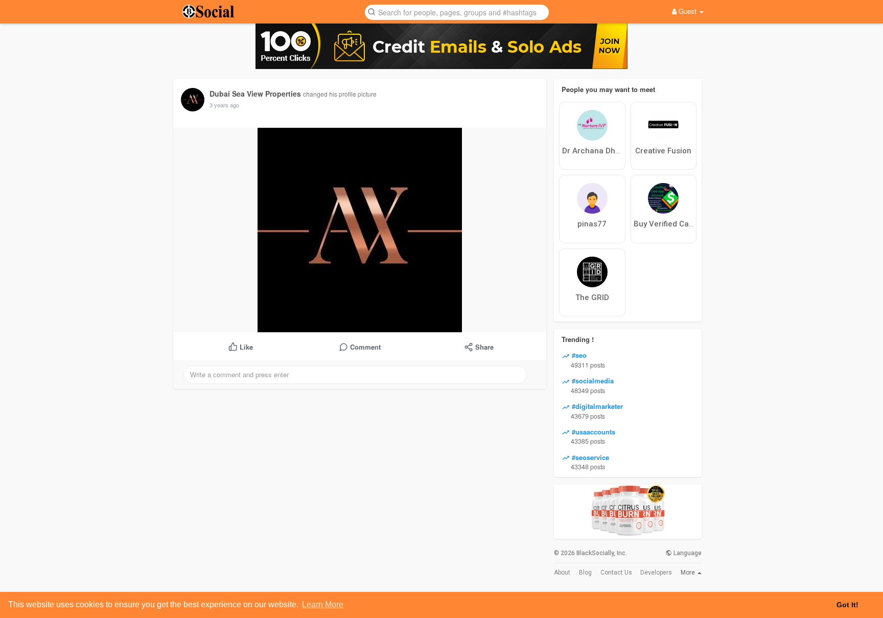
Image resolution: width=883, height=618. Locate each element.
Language (687, 553)
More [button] (688, 572)
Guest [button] (688, 11)
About (562, 572)
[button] (456, 11)
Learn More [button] (322, 604)
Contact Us (616, 572)
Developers (656, 572)
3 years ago (224, 105)
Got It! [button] (847, 605)
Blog (585, 572)
